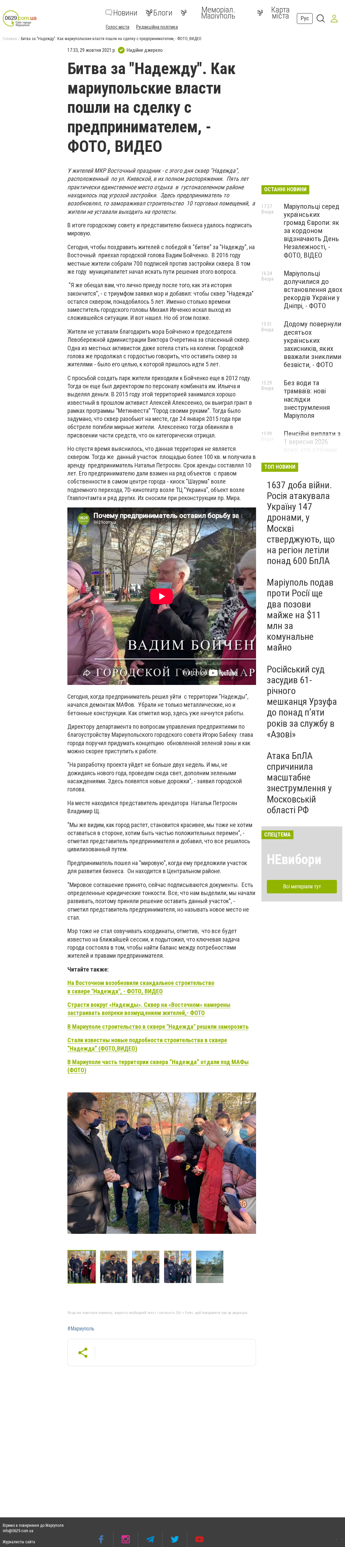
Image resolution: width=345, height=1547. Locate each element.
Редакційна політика (157, 27)
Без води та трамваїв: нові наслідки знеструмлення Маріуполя (307, 399)
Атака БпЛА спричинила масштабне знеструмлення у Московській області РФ (299, 783)
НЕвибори (294, 859)
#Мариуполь (80, 1329)
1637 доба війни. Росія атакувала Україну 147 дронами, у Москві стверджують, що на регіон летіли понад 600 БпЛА (301, 523)
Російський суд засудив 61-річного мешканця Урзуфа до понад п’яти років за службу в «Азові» (302, 702)
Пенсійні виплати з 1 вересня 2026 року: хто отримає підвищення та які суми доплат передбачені (312, 454)
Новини (125, 12)
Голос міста (117, 27)
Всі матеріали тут (302, 886)
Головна (10, 38)
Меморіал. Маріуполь (218, 13)
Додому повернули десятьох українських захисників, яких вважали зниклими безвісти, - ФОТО (312, 344)
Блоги (162, 12)
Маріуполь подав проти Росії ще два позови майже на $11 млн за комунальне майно (300, 615)
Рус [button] (305, 18)
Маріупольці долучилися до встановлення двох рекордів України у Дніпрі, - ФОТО (313, 289)
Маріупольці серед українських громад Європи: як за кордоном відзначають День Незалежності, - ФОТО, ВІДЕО (311, 230)
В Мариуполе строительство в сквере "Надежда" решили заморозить (158, 1026)
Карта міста (280, 13)
